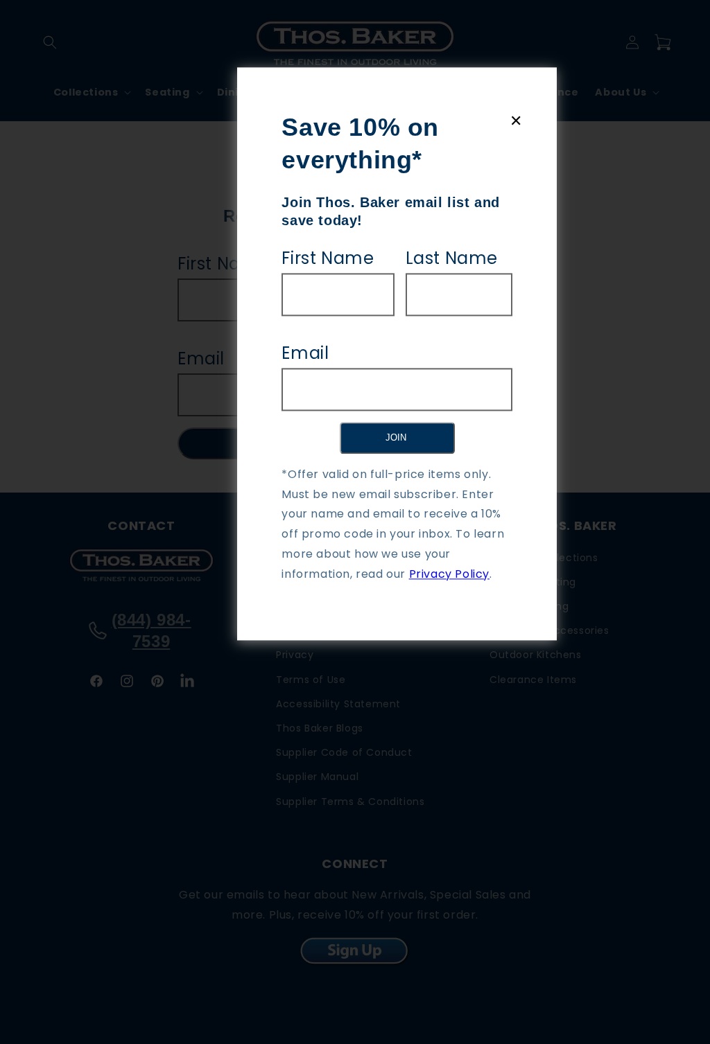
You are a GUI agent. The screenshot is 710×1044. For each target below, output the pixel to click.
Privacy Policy (449, 574)
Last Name (452, 258)
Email (305, 353)
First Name (328, 258)
